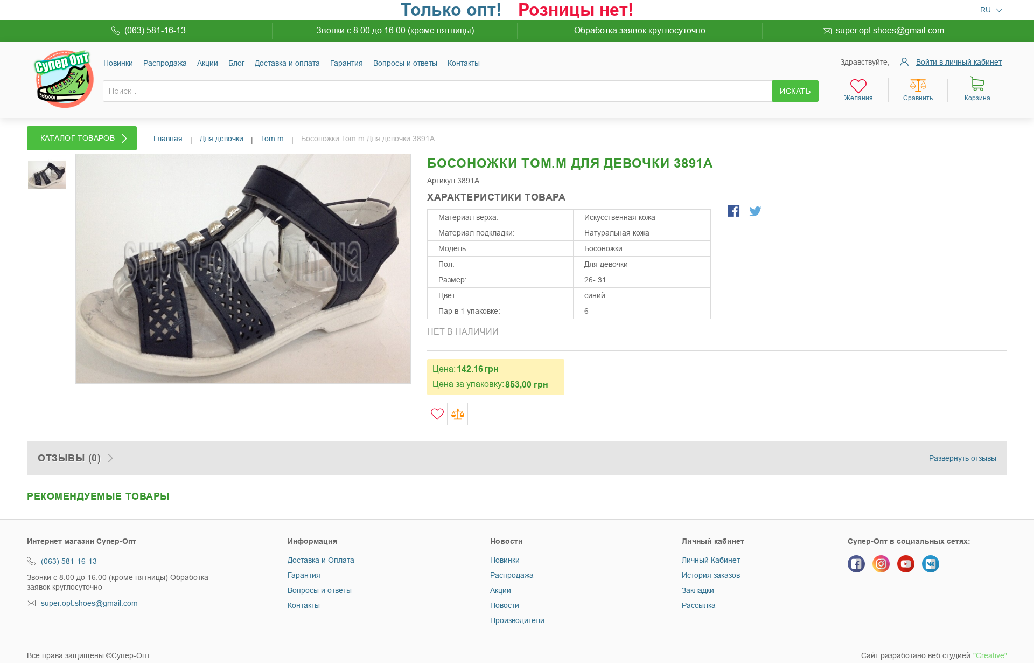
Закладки (698, 590)
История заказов (711, 575)
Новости (504, 605)
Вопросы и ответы (405, 63)
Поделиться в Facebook (735, 212)
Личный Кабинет (711, 560)
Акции (207, 63)
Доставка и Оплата (321, 560)
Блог (236, 63)
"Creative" (990, 655)
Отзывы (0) (69, 458)
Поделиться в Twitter (756, 212)
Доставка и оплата (287, 63)
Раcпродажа (165, 63)
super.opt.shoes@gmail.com (890, 30)
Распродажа (512, 575)
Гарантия (346, 63)
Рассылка (699, 605)
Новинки (118, 63)
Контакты (464, 63)
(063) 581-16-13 (155, 30)
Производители (517, 620)
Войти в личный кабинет (959, 62)
